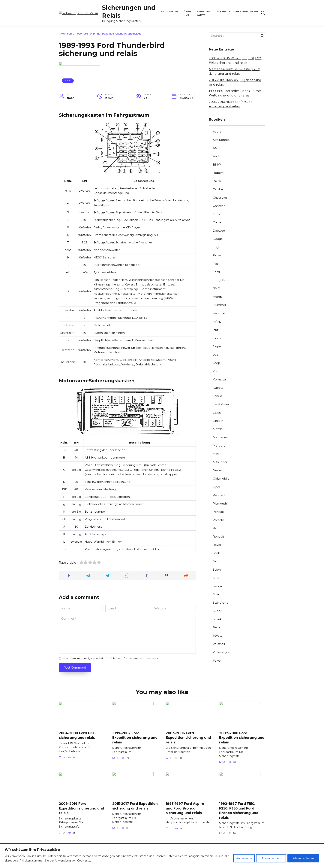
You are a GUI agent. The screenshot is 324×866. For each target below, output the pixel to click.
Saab (216, 553)
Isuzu (216, 330)
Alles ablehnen (271, 858)
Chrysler (219, 206)
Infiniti (217, 321)
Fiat (215, 263)
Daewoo (219, 230)
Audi (216, 156)
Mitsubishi (220, 462)
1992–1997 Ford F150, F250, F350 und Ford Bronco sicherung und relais (238, 810)
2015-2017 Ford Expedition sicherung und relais (135, 806)
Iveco (217, 338)
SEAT (216, 578)
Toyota (217, 635)
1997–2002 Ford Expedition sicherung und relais (135, 737)
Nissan (217, 470)
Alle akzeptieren (303, 858)
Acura (217, 131)
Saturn (218, 561)
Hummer (219, 305)
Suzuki (217, 619)
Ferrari (218, 255)
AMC (216, 148)
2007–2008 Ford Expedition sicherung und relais (241, 737)
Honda (218, 296)
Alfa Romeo (221, 140)
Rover (217, 545)
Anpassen (242, 858)
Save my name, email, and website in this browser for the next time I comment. (111, 658)
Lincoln (218, 420)
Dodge (218, 239)
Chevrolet (220, 197)
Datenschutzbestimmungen (237, 11)
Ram (216, 528)
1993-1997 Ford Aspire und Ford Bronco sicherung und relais (185, 808)
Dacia (217, 222)
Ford (68, 80)
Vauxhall (219, 644)
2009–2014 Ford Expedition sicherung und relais (81, 808)
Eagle (217, 247)
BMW (217, 164)
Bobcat (218, 173)
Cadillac (218, 189)
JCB (216, 354)
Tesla (216, 627)
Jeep (216, 363)
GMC (216, 288)
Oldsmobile (221, 478)
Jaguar (218, 346)
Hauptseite (66, 33)
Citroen (218, 214)
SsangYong (220, 602)
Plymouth (220, 503)
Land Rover (221, 404)
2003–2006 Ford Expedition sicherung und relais (188, 737)
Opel (216, 487)
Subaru (218, 611)
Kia (215, 371)
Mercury (219, 445)
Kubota (218, 387)
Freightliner (221, 280)
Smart (217, 594)
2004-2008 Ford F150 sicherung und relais (77, 735)
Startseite (169, 11)
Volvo (217, 660)
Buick (217, 181)
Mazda (217, 429)
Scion (217, 569)
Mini (216, 454)
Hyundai (219, 313)
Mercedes (220, 437)
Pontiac (218, 512)
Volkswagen (221, 652)
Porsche (219, 520)
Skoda (217, 586)
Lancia (217, 396)
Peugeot (219, 495)
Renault (218, 536)
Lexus (217, 412)
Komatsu (219, 379)
